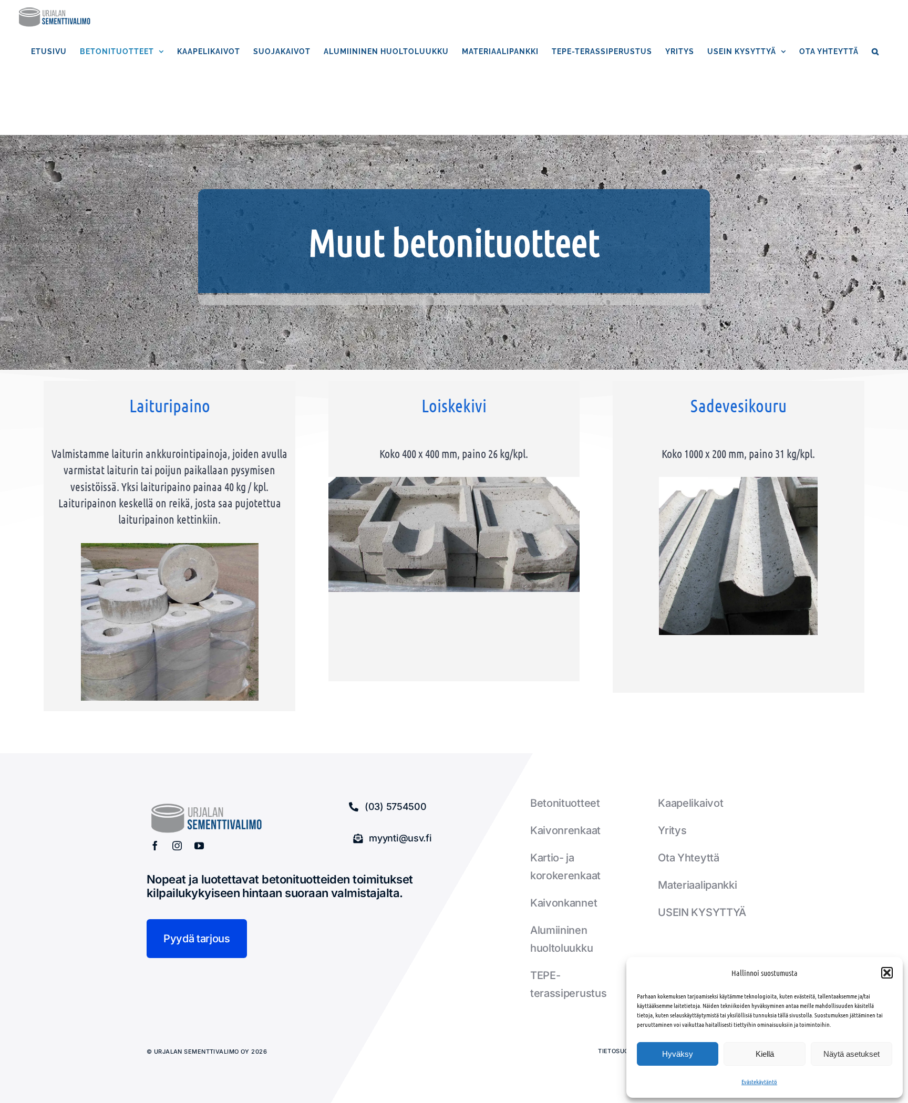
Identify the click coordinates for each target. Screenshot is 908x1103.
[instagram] (177, 845)
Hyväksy (677, 1053)
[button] (887, 972)
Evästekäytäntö (759, 1081)
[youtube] (199, 845)
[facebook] (155, 845)
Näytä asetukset (851, 1053)
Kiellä (765, 1053)
